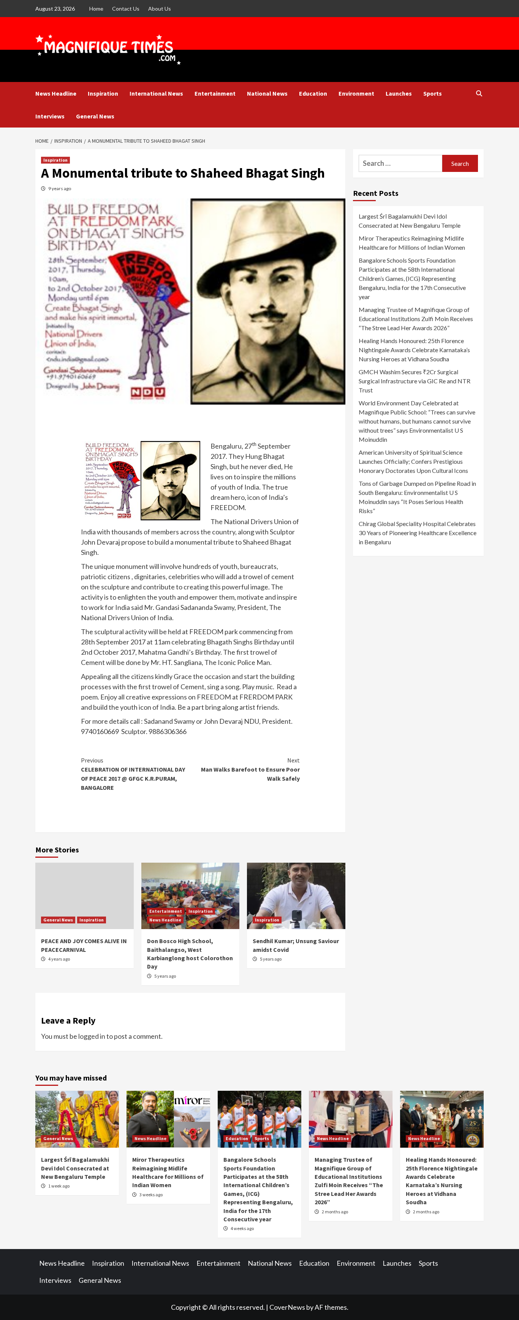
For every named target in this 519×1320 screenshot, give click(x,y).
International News (156, 93)
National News (267, 93)
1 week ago (59, 1186)
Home (96, 8)
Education (313, 93)
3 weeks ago (151, 1194)
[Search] (479, 93)
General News (95, 116)
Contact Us (125, 8)
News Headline (55, 93)
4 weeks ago (242, 1228)
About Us (159, 8)
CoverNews (287, 1307)
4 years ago (59, 959)
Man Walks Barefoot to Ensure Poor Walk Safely (250, 769)
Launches (399, 93)
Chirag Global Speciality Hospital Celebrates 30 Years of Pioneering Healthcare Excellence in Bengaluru (417, 532)
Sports (432, 93)
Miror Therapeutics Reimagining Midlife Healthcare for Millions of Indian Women (412, 243)
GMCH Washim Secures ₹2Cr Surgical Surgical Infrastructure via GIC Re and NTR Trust (414, 381)
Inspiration (103, 93)
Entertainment (215, 93)
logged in (91, 1036)
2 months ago (335, 1211)
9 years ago (59, 188)
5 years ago (165, 976)
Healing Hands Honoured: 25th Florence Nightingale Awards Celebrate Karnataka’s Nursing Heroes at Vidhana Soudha (414, 349)
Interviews (50, 116)
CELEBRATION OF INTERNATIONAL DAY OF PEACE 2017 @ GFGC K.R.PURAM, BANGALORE (133, 773)
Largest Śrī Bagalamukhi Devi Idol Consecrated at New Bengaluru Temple (409, 221)
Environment (356, 93)
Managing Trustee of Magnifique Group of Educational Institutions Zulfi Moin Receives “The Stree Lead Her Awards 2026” (416, 318)
